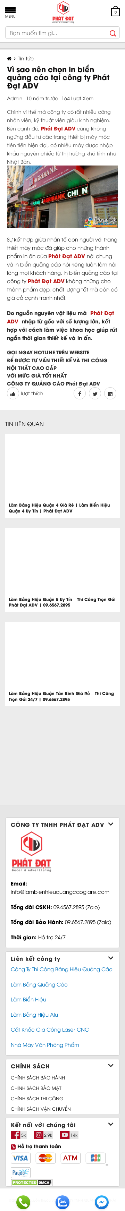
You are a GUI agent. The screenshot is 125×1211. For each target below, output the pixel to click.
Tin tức (26, 58)
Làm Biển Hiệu (28, 999)
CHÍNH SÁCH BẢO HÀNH (38, 1077)
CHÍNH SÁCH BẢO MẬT (36, 1088)
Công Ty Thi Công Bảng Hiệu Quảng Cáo (61, 968)
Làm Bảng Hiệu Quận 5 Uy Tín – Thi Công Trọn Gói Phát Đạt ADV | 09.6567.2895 (62, 602)
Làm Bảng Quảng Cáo (39, 984)
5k (23, 1135)
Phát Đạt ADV (66, 256)
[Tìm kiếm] (113, 33)
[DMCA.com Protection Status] (31, 1181)
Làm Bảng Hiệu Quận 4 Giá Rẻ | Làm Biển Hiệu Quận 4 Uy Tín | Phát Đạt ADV (59, 508)
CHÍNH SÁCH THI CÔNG (37, 1098)
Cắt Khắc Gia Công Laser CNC (50, 1029)
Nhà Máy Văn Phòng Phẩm (45, 1044)
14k (73, 1135)
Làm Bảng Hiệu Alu (34, 1014)
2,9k (48, 1135)
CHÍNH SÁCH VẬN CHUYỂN (41, 1109)
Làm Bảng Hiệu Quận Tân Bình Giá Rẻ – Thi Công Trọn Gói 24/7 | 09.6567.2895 (61, 696)
